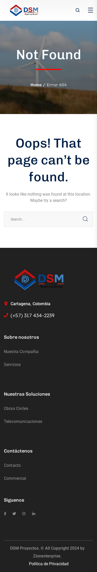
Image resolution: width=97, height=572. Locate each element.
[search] (77, 11)
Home (36, 84)
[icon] (5, 514)
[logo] (24, 10)
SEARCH (85, 219)
